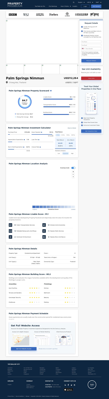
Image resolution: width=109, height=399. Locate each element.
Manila (25, 370)
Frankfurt (58, 369)
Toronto (74, 372)
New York (90, 369)
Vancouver (74, 374)
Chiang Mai (42, 369)
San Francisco (91, 370)
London (58, 370)
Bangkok (42, 367)
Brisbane (10, 369)
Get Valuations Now (91, 131)
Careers (28, 384)
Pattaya (42, 372)
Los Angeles (91, 367)
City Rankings (53, 6)
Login (85, 6)
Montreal (74, 369)
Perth (9, 372)
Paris (57, 374)
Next (80, 42)
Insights (75, 6)
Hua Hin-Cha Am (28, 369)
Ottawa (74, 370)
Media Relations (30, 386)
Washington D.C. (92, 374)
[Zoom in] (73, 171)
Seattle (89, 372)
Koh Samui (42, 370)
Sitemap (27, 396)
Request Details (91, 60)
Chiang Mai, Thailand (17, 82)
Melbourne (10, 370)
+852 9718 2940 (57, 386)
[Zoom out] (73, 174)
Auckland (10, 367)
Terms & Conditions (20, 396)
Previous (3, 42)
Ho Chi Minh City (28, 367)
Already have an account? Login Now (48, 348)
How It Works (65, 6)
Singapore (26, 374)
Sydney (9, 374)
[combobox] (83, 48)
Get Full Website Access (23, 348)
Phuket (41, 374)
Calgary (74, 367)
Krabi (25, 372)
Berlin (57, 367)
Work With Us (29, 387)
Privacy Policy (11, 396)
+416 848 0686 (55, 384)
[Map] (42, 187)
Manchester (59, 372)
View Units (91, 78)
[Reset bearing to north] (73, 177)
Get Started (96, 6)
